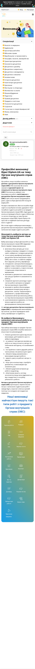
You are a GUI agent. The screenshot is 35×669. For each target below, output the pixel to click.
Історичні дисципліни (12, 80)
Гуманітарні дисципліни (13, 61)
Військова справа (11, 53)
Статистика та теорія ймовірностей (17, 109)
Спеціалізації (8, 41)
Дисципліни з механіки (13, 75)
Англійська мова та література (19, 146)
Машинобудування (11, 93)
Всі (6, 137)
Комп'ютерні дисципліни (13, 83)
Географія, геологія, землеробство (17, 59)
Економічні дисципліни (13, 64)
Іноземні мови (10, 77)
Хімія (6, 114)
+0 (16, 148)
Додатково (7, 123)
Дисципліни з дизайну (12, 67)
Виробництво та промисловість (16, 56)
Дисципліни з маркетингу (13, 69)
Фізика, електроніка (11, 112)
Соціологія (8, 106)
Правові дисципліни (12, 99)
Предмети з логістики (12, 101)
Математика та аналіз (12, 91)
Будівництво (9, 48)
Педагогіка (8, 96)
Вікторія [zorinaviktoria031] (18, 142)
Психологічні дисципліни (13, 104)
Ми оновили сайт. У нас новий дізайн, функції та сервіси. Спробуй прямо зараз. (17, 3)
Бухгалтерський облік (12, 51)
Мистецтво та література (13, 88)
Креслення (8, 85)
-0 (21, 148)
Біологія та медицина (12, 45)
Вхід (21, 10)
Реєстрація (30, 10)
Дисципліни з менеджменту (14, 72)
